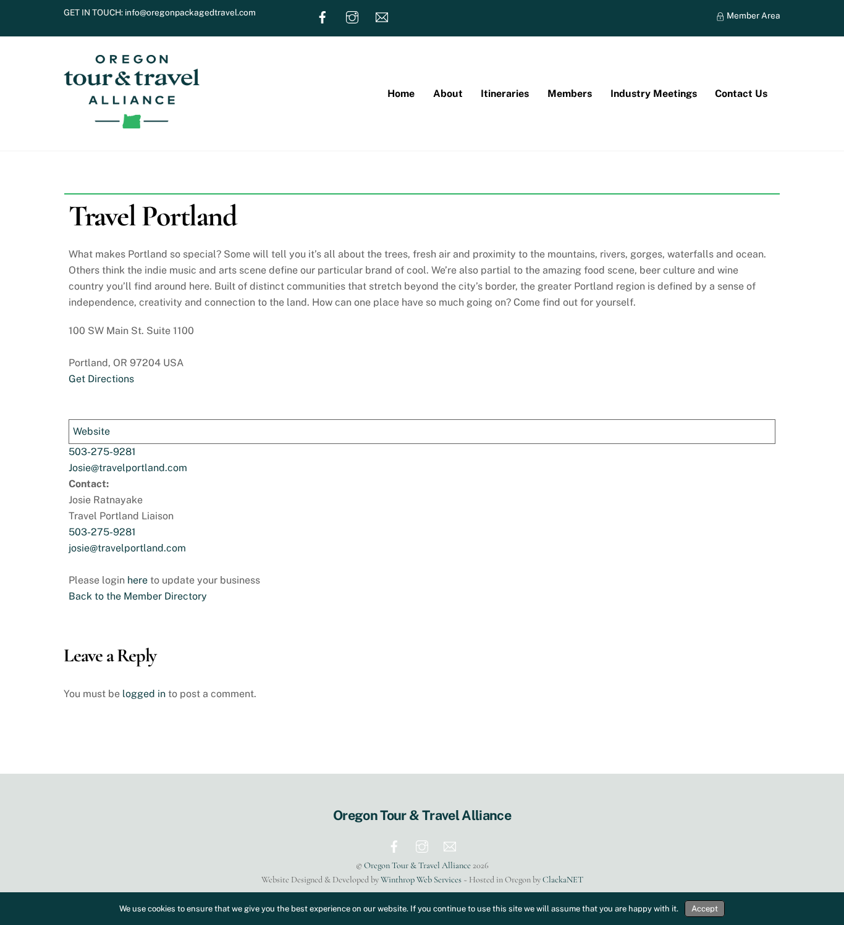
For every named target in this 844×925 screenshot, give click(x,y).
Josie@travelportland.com (128, 468)
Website (91, 431)
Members (569, 93)
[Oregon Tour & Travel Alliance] (132, 122)
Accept (704, 908)
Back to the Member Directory (138, 596)
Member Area (752, 15)
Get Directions (101, 379)
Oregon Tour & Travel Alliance (417, 865)
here (137, 580)
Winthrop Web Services (421, 879)
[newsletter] (381, 16)
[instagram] (352, 16)
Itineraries (505, 93)
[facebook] (322, 16)
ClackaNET (562, 879)
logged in (144, 694)
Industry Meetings (653, 93)
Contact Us (741, 93)
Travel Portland (152, 216)
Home (401, 93)
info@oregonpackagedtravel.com (190, 12)
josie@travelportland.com (127, 548)
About (448, 93)
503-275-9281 (102, 452)
